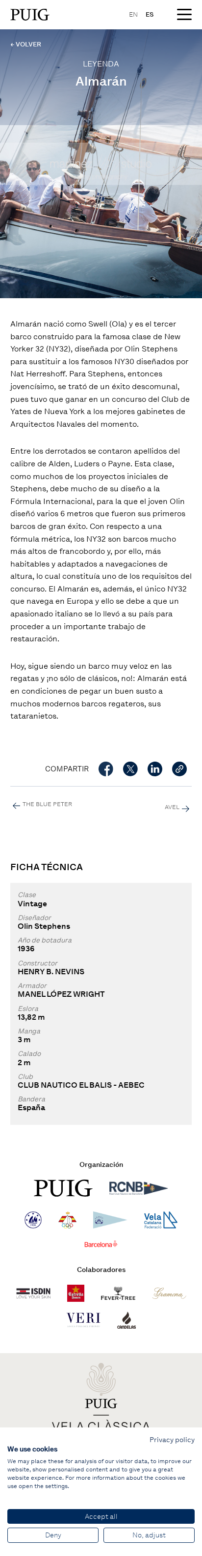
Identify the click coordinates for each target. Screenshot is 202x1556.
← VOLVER (25, 44)
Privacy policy (172, 1439)
